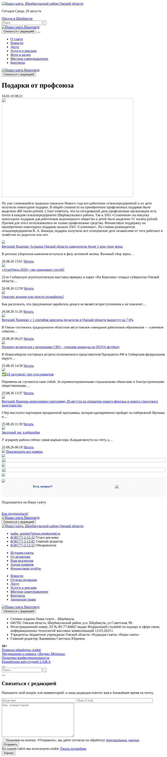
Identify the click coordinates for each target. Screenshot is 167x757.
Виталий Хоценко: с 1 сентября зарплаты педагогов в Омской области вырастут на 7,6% (67, 320)
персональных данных (122, 740)
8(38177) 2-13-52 (22, 545)
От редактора (20, 556)
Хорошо (8, 753)
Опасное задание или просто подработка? (33, 297)
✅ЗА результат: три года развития (27, 374)
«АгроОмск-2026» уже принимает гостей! (33, 269)
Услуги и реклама (23, 51)
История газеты (22, 553)
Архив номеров (22, 564)
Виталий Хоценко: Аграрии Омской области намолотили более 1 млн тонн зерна (62, 246)
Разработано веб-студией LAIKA (26, 662)
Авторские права (23, 599)
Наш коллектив (21, 560)
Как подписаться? (15, 513)
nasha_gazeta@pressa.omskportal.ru (35, 533)
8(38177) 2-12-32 (22, 537)
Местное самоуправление (29, 58)
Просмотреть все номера (24, 451)
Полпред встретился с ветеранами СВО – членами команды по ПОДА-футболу (61, 347)
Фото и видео (20, 55)
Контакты (17, 62)
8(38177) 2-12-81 (22, 541)
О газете (16, 39)
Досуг (14, 47)
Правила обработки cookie (21, 650)
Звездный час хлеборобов (21, 432)
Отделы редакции (23, 580)
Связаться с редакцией (18, 31)
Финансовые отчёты (25, 568)
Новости (16, 43)
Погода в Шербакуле (17, 18)
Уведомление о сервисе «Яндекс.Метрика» (33, 654)
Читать (28, 261)
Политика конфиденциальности (25, 658)
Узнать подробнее (73, 748)
